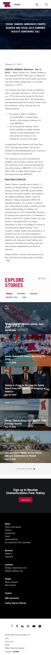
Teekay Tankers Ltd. (14, 570)
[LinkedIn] (22, 626)
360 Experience (12, 597)
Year (24, 297)
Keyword (21, 293)
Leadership (10, 533)
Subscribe (25, 499)
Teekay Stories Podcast (15, 602)
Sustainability (11, 539)
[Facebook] (17, 626)
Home (7, 638)
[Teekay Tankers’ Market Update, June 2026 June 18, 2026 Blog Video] (25, 333)
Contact (8, 593)
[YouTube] (34, 626)
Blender (16, 651)
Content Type (11, 297)
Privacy (7, 644)
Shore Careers (11, 581)
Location (33, 293)
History (8, 529)
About (7, 523)
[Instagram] (28, 626)
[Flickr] (40, 626)
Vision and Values (13, 526)
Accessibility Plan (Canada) (17, 542)
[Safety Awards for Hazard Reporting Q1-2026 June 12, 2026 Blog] (25, 365)
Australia (9, 556)
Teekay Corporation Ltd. (16, 567)
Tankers (9, 293)
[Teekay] (11, 4)
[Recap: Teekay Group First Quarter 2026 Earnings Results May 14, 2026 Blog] (25, 429)
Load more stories (24, 468)
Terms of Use (9, 641)
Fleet (7, 536)
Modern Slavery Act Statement (15, 647)
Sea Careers (10, 584)
